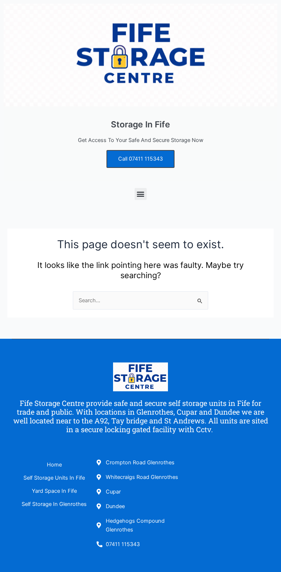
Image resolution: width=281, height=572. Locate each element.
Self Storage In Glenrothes (54, 504)
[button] (141, 194)
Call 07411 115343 (140, 159)
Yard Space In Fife (54, 491)
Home (54, 464)
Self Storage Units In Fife (54, 478)
